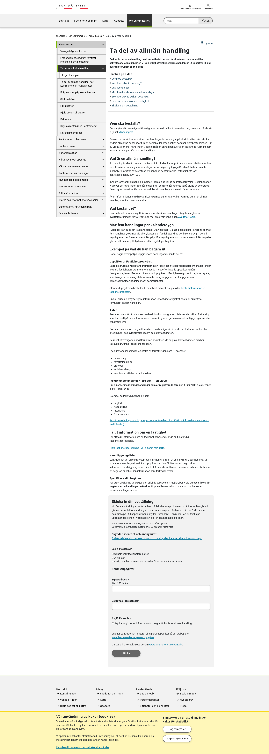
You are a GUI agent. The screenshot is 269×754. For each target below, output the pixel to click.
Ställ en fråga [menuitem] (67, 99)
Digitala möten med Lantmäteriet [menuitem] (78, 126)
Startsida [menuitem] (64, 20)
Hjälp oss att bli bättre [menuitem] (72, 112)
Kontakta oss (95, 36)
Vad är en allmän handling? (127, 83)
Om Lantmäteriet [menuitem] (139, 20)
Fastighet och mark (111, 693)
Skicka (126, 653)
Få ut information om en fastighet (130, 101)
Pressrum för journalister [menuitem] (72, 186)
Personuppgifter (149, 699)
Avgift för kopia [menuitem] (70, 75)
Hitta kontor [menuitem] (67, 105)
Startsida (60, 36)
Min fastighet (126, 132)
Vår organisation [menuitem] (68, 152)
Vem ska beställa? (122, 78)
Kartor (103, 699)
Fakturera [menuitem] (65, 119)
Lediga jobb (147, 693)
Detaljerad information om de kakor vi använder (82, 747)
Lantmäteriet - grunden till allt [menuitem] (75, 206)
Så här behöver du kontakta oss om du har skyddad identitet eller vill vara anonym (157, 538)
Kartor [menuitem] (105, 20)
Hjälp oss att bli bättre (73, 705)
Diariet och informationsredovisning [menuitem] (78, 199)
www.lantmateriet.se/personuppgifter (133, 637)
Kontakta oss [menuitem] (66, 44)
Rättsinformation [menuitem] (68, 193)
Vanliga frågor (68, 699)
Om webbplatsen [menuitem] (68, 213)
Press (183, 705)
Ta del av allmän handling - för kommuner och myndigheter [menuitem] (76, 83)
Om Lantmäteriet (77, 36)
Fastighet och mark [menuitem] (85, 20)
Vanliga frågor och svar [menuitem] (73, 51)
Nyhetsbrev (187, 699)
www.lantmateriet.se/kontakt (165, 644)
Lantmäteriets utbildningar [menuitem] (74, 173)
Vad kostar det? (120, 87)
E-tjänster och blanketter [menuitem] (72, 139)
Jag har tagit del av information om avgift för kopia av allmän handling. (153, 623)
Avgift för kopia (186, 216)
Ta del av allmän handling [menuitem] (74, 68)
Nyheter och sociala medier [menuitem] (74, 179)
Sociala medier (189, 693)
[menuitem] (103, 45)
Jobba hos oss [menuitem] (67, 146)
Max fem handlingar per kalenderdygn (133, 92)
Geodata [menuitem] (119, 20)
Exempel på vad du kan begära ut (130, 96)
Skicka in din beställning (125, 105)
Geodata (105, 705)
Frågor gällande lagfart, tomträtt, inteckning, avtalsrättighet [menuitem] (78, 59)
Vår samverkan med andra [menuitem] (73, 166)
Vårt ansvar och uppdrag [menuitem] (72, 159)
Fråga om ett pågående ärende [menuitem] (77, 92)
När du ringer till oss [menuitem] (71, 132)
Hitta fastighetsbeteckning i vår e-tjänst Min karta (137, 447)
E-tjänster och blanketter (154, 705)
